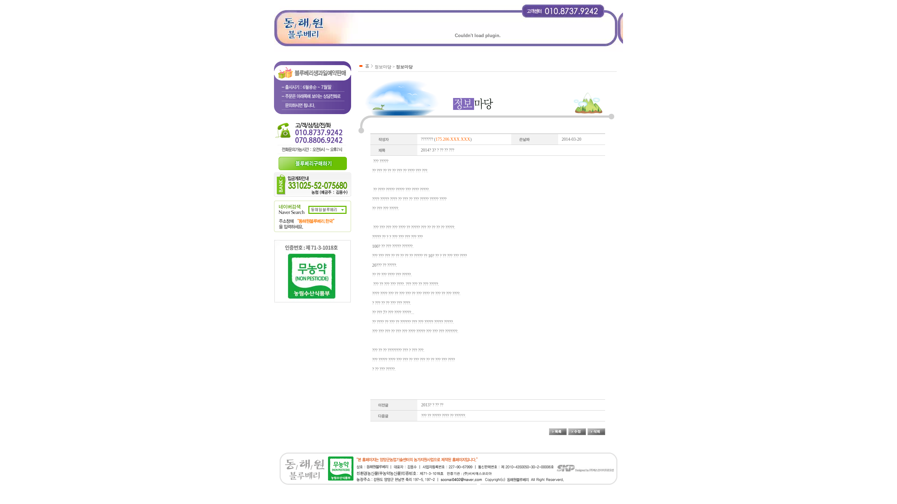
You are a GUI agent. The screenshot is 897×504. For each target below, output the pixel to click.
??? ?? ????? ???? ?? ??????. (443, 415)
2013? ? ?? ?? (432, 404)
